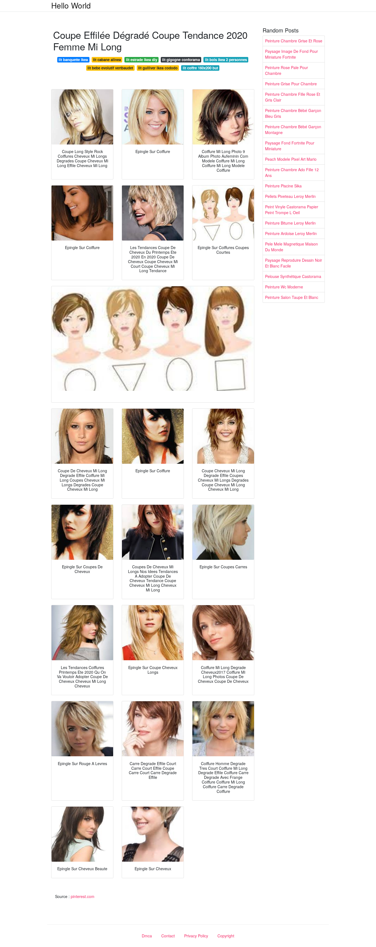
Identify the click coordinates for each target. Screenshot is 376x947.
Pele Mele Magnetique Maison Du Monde (291, 246)
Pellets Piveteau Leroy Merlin (290, 196)
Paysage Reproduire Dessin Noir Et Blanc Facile (293, 263)
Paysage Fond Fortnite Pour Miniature (289, 145)
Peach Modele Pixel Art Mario (291, 159)
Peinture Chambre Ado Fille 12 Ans (292, 172)
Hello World (71, 5)
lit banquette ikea (73, 59)
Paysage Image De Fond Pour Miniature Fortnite (291, 54)
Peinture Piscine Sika (283, 186)
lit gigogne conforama (181, 59)
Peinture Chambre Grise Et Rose (293, 40)
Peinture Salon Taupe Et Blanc (291, 297)
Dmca (147, 935)
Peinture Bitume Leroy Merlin (290, 223)
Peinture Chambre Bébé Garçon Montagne (293, 129)
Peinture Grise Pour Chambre (291, 83)
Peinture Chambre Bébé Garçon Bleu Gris (293, 113)
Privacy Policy (196, 935)
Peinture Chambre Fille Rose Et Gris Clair (292, 97)
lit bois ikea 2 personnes (226, 59)
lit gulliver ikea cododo (158, 67)
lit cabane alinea (107, 59)
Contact (168, 935)
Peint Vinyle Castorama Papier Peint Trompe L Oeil (291, 209)
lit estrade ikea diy (141, 59)
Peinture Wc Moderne (284, 287)
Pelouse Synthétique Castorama (293, 276)
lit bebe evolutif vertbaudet (110, 67)
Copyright (225, 935)
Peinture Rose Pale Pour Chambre (286, 70)
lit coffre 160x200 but (200, 67)
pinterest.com (82, 896)
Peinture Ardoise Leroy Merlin (291, 233)
